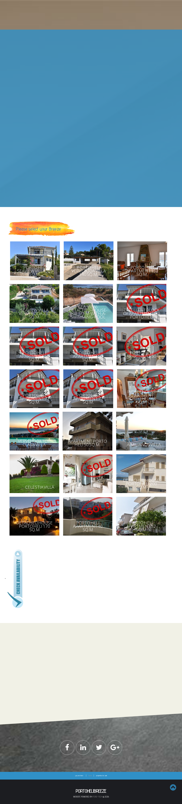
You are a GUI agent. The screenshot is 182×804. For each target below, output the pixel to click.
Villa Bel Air (76, 184)
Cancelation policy (57, 670)
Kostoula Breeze (78, 160)
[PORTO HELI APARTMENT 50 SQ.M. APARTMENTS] (34, 366)
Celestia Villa (77, 77)
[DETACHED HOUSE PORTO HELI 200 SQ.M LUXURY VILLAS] (141, 493)
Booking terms (56, 666)
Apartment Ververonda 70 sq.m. (83, 164)
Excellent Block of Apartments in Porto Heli (86, 108)
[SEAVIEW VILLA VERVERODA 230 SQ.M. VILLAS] (34, 323)
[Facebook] (67, 747)
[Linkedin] (83, 747)
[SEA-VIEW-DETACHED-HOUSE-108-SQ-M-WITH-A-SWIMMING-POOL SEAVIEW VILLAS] (87, 323)
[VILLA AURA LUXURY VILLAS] (87, 493)
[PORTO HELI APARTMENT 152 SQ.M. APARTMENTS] (142, 281)
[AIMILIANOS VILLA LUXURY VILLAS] (141, 451)
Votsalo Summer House (80, 172)
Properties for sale (93, 42)
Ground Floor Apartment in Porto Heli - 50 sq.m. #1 (88, 82)
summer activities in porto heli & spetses (94, 193)
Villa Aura (76, 65)
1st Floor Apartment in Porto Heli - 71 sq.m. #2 (88, 104)
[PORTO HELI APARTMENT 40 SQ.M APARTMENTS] (87, 536)
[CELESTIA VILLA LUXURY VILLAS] (34, 493)
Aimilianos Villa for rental (80, 168)
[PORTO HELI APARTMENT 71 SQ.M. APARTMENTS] (34, 408)
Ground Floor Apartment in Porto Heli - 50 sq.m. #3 (88, 95)
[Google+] (115, 747)
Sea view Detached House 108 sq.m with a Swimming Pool (87, 56)
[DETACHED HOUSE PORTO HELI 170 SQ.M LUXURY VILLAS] (34, 536)
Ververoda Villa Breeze (80, 69)
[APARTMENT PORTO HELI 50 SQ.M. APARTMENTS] (87, 451)
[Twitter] (99, 747)
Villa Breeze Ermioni (79, 180)
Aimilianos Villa (77, 73)
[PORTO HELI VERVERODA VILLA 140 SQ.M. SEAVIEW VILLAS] (88, 281)
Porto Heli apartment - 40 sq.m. (83, 140)
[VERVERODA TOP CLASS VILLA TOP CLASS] (34, 451)
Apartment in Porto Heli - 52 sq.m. (84, 120)
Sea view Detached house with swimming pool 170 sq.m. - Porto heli (88, 135)
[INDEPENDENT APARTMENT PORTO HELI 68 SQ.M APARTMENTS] (141, 408)
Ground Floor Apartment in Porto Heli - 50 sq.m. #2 (88, 89)
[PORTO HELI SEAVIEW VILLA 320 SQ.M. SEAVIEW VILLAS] (34, 281)
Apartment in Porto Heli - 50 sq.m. (84, 116)
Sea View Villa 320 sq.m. (81, 51)
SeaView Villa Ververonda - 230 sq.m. (85, 112)
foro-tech (97, 796)
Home (94, 34)
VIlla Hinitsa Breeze (79, 176)
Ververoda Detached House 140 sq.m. (85, 61)
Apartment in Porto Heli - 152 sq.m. (84, 124)
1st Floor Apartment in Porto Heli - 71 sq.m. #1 (87, 100)
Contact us (94, 202)
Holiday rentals (94, 150)
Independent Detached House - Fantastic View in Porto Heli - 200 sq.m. (88, 129)
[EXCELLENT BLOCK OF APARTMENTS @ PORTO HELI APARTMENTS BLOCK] (141, 323)
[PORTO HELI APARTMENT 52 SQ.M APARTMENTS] (141, 536)
